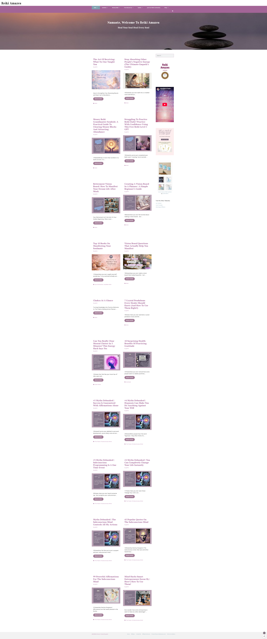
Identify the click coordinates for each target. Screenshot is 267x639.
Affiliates (133, 634)
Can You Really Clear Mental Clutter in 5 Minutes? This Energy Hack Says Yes (104, 345)
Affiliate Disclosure (146, 634)
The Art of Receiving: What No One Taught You (104, 62)
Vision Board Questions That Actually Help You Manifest (136, 246)
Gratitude (128, 382)
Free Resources (128, 7)
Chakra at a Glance (103, 300)
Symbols (104, 7)
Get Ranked (158, 203)
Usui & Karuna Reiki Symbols (165, 192)
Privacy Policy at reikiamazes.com (159, 634)
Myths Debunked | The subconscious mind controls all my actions (105, 522)
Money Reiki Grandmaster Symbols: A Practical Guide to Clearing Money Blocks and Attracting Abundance (105, 125)
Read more (98, 99)
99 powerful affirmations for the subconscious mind (106, 579)
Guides (139, 7)
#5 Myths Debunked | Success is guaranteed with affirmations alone (105, 403)
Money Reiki (115, 7)
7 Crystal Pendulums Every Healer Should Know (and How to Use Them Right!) (136, 304)
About (128, 634)
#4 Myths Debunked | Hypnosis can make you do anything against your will (136, 404)
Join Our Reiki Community (153, 7)
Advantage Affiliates (160, 207)
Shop (165, 7)
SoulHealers (165, 193)
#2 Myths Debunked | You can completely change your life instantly (137, 462)
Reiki (95, 7)
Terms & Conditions (171, 634)
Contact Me (138, 634)
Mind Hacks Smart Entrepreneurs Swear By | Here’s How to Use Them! (137, 580)
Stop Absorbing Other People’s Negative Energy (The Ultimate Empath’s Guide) (137, 63)
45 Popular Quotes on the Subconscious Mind (136, 520)
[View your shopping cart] (172, 11)
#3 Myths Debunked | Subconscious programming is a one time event (104, 464)
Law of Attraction (99, 284)
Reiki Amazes (11, 3)
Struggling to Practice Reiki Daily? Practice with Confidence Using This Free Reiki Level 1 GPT (136, 124)
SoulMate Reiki (107, 284)
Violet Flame (98, 384)
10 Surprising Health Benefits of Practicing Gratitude (135, 343)
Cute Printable (159, 205)
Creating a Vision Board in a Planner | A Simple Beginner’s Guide (136, 186)
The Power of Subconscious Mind (103, 441)
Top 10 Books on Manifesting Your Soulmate (102, 246)
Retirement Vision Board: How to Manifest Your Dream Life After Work (105, 187)
